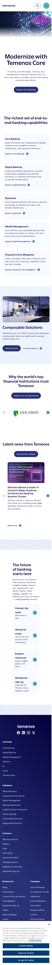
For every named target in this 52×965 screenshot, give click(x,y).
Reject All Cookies (26, 953)
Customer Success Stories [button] (14, 896)
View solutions (11, 348)
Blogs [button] (5, 887)
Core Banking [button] (8, 747)
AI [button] (3, 766)
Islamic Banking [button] (9, 814)
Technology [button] (7, 852)
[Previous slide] (4, 495)
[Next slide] (47, 495)
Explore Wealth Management (18, 241)
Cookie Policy (35, 941)
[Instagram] (29, 733)
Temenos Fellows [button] (37, 919)
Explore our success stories (26, 396)
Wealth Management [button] (12, 756)
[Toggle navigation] (37, 6)
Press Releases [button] (9, 900)
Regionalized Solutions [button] (12, 823)
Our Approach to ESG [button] (39, 891)
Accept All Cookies (26, 960)
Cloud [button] (5, 770)
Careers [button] (33, 914)
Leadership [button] (35, 896)
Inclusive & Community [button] (12, 818)
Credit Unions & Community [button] (15, 809)
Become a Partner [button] (10, 839)
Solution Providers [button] (11, 857)
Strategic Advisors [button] (10, 862)
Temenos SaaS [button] (9, 775)
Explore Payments (13, 213)
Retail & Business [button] (10, 791)
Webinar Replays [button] (10, 914)
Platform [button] (6, 761)
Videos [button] (5, 909)
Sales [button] (5, 848)
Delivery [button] (6, 843)
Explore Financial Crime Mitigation (20, 270)
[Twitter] (33, 733)
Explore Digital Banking (15, 185)
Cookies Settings (26, 946)
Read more (13, 525)
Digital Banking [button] (9, 752)
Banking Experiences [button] (11, 804)
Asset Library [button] (8, 891)
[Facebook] (19, 733)
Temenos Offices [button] (37, 909)
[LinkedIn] (24, 733)
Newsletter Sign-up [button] (11, 871)
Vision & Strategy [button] (37, 887)
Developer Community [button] (12, 866)
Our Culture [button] (35, 905)
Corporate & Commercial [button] (13, 795)
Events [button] (5, 919)
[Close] (49, 924)
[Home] (9, 5)
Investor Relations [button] (38, 900)
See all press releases (26, 454)
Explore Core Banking (26, 90)
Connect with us (30, 348)
